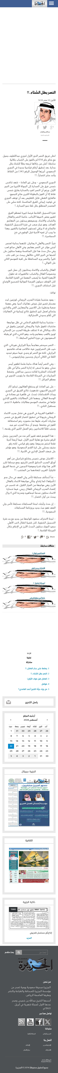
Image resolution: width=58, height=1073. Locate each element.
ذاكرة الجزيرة (29, 902)
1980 (13, 909)
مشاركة (29, 662)
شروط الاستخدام (46, 1060)
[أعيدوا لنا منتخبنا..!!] (29, 589)
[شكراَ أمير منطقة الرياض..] (29, 604)
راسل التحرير (31, 702)
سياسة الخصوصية (46, 1061)
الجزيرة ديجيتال (29, 771)
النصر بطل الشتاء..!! (39, 673)
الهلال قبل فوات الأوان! (37, 679)
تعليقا (29, 658)
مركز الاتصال (26, 1050)
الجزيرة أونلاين (47, 1034)
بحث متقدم (9, 952)
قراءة (29, 653)
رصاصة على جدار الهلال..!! (36, 668)
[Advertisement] (29, 41)
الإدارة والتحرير (47, 1045)
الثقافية (29, 840)
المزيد (29, 938)
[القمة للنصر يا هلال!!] (29, 559)
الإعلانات (28, 1045)
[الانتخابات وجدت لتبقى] (29, 574)
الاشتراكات (48, 1050)
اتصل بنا (48, 1040)
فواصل (44, 684)
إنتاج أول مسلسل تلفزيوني (41, 933)
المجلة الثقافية (32, 1034)
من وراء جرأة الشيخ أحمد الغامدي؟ (32, 689)
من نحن (47, 982)
